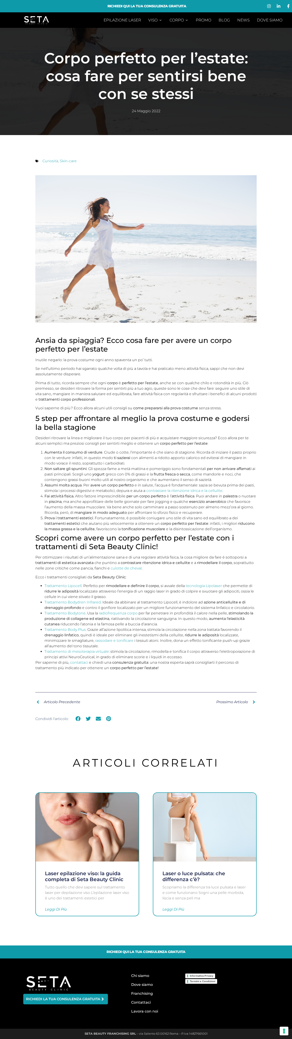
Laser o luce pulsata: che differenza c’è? (193, 876)
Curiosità (50, 161)
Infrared (94, 602)
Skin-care (68, 161)
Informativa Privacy (201, 975)
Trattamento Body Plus (65, 629)
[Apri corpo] (186, 20)
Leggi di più (56, 909)
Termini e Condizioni (202, 981)
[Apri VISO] (160, 20)
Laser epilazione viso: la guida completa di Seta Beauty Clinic (84, 876)
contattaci (79, 662)
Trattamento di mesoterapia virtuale (76, 651)
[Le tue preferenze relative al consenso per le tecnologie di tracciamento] (284, 1031)
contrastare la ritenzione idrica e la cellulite (184, 490)
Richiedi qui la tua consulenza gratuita (146, 6)
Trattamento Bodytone (65, 613)
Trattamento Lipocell (63, 586)
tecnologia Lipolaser (204, 586)
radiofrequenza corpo (118, 613)
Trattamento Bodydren (65, 602)
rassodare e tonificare (114, 640)
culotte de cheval (126, 568)
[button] (78, 718)
